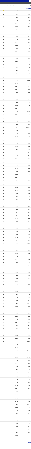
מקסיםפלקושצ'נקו (28, 127)
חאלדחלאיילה (28, 80)
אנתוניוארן (29, 335)
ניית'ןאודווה (29, 287)
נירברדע (29, 199)
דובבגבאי (29, 275)
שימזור (29, 231)
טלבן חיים (29, 51)
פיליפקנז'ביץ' (29, 432)
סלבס (6, 2)
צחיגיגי (29, 281)
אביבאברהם (29, 196)
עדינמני (29, 29)
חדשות (27, 2)
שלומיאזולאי (29, 319)
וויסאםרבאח (29, 328)
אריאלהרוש (29, 416)
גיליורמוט (29, 209)
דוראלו (29, 174)
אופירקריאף (29, 114)
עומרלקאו (29, 190)
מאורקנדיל (29, 136)
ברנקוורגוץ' (29, 92)
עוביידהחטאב (29, 14)
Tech (1, 2)
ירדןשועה (29, 36)
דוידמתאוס (29, 54)
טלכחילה (29, 322)
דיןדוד (29, 294)
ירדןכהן (29, 130)
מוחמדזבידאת (28, 224)
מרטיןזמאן (29, 360)
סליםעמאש (29, 426)
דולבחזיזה (29, 99)
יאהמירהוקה (29, 313)
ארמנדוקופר (29, 259)
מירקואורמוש (29, 39)
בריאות (11, 2)
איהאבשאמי (29, 410)
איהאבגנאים (29, 20)
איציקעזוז (29, 58)
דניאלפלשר (29, 268)
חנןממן (29, 105)
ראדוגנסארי (29, 124)
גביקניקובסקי (29, 212)
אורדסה (29, 256)
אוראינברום (29, 86)
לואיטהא (29, 95)
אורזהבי (29, 61)
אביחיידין (29, 143)
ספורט (21, 2)
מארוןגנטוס (29, 155)
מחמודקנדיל (29, 297)
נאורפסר (29, 435)
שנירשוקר (29, 413)
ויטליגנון (29, 353)
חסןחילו (29, 344)
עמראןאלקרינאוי (28, 303)
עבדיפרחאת (29, 265)
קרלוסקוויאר (29, 240)
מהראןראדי (29, 165)
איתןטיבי (29, 401)
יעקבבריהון (29, 388)
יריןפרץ (29, 48)
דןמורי (29, 67)
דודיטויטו (29, 221)
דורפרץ (29, 64)
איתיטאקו (29, 253)
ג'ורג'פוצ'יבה (29, 180)
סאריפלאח (29, 32)
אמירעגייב (29, 187)
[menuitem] (27, 2)
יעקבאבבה (29, 246)
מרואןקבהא (29, 158)
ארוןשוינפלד (29, 429)
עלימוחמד (29, 17)
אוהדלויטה (29, 272)
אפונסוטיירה (29, 338)
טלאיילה (29, 379)
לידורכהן (29, 306)
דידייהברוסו (29, 146)
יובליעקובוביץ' (28, 404)
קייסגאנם (29, 121)
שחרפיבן (29, 152)
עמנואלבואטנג (28, 243)
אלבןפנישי (29, 133)
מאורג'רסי (29, 366)
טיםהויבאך (29, 215)
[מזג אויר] (3, 1)
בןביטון (29, 45)
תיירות (4, 2)
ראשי (29, 2)
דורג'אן (29, 423)
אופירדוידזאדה (28, 341)
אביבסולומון (29, 202)
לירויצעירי (29, 316)
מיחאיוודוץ (29, 309)
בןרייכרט (29, 70)
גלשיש (29, 23)
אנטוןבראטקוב (28, 357)
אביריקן (29, 83)
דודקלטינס (29, 89)
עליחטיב (29, 331)
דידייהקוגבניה (29, 325)
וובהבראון (29, 161)
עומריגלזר (29, 438)
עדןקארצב (29, 139)
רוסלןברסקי (29, 218)
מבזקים (24, 2)
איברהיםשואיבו (28, 350)
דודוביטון (29, 372)
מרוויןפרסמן (29, 76)
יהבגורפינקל (29, 278)
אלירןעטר (29, 394)
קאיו (29, 237)
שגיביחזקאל (29, 250)
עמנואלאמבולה (28, 111)
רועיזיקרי (29, 391)
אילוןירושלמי (29, 228)
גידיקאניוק (29, 42)
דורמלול (29, 102)
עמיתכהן (29, 171)
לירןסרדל (29, 300)
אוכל (8, 2)
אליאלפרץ (29, 234)
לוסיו (29, 73)
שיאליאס (29, 183)
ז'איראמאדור (29, 168)
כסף (13, 2)
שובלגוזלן (29, 206)
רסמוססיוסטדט (28, 193)
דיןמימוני (29, 382)
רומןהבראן (29, 149)
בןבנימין (29, 262)
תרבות (16, 2)
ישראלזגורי (29, 284)
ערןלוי (29, 108)
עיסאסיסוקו (29, 363)
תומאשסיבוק (29, 26)
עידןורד (29, 177)
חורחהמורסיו (29, 117)
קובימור (29, 347)
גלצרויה (29, 369)
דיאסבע (29, 407)
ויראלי (19, 2)
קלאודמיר (29, 385)
